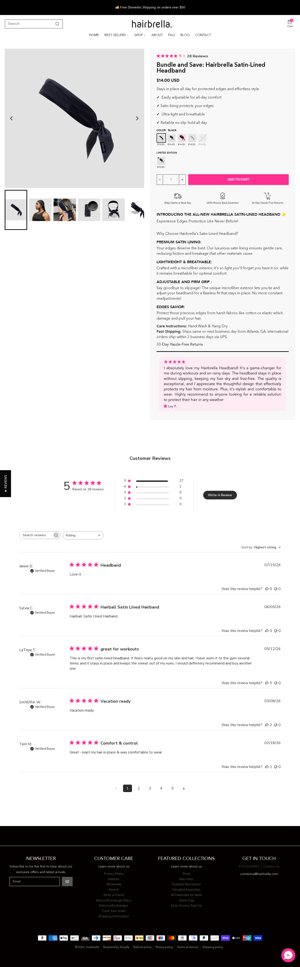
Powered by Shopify (116, 947)
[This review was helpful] (267, 683)
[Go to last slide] (11, 118)
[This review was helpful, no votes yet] (267, 588)
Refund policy (142, 947)
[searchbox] (35, 535)
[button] (5, 483)
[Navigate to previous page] (116, 788)
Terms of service (187, 947)
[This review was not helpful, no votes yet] (275, 588)
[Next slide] (137, 118)
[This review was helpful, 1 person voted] (267, 766)
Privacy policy (164, 947)
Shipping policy (212, 947)
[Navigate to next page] (183, 788)
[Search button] (56, 24)
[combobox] (83, 535)
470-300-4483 (249, 866)
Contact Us (271, 866)
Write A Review (220, 495)
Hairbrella (92, 947)
